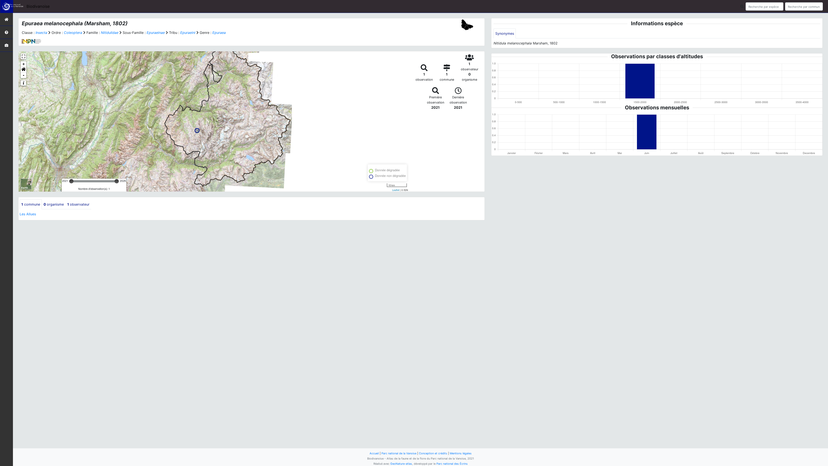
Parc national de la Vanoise (398, 453)
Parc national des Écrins (452, 463)
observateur (78, 204)
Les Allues (28, 214)
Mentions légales (461, 453)
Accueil (374, 453)
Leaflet (395, 190)
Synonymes (504, 33)
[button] (23, 69)
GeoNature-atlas (401, 463)
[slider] (71, 181)
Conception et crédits (433, 453)
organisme (54, 204)
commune (30, 204)
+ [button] (23, 64)
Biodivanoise (38, 6)
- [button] (23, 75)
